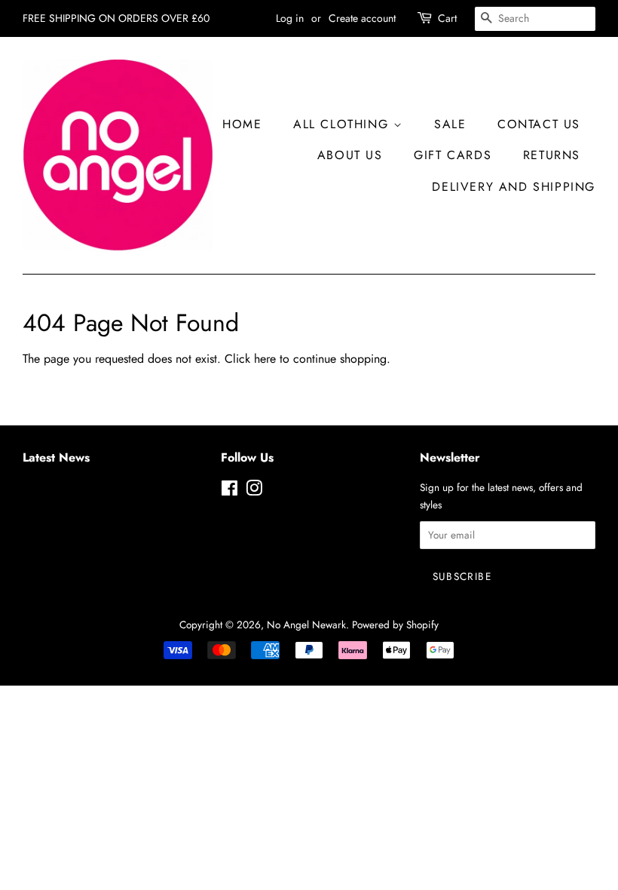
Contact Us (538, 124)
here (265, 358)
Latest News (56, 457)
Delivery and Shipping (513, 186)
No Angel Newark (306, 624)
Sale (450, 124)
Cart (447, 18)
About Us (350, 155)
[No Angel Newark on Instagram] (254, 491)
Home (242, 124)
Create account (362, 18)
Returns (551, 155)
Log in (290, 18)
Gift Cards (452, 155)
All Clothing (343, 124)
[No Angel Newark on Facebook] (229, 491)
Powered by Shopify (395, 624)
